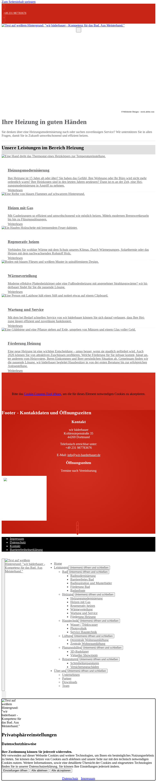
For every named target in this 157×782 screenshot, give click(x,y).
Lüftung (67, 636)
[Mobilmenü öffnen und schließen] (78, 29)
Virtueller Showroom (84, 655)
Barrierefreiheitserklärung (26, 549)
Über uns (60, 670)
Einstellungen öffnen (15, 770)
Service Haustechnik (83, 632)
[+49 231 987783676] (4, 16)
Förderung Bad (80, 586)
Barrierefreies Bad (82, 579)
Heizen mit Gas (80, 602)
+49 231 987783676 (15, 13)
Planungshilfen (71, 647)
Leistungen (61, 567)
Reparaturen (70, 659)
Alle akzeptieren (61, 770)
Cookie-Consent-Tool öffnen (42, 394)
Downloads (69, 682)
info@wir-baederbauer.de (83, 455)
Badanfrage (77, 590)
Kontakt (15, 546)
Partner (66, 678)
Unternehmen (71, 674)
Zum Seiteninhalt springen (19, 1)
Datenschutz (18, 542)
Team (65, 685)
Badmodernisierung (83, 575)
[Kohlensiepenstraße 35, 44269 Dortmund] (78, 531)
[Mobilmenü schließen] (3, 625)
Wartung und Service (84, 613)
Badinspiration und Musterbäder (91, 583)
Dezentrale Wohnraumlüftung (89, 640)
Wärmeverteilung (81, 609)
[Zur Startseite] (63, 25)
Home (58, 563)
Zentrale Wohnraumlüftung (87, 643)
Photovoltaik (78, 628)
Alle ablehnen (39, 770)
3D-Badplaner (79, 651)
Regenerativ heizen (82, 605)
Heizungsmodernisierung (86, 598)
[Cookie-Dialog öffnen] (4, 695)
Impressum (17, 538)
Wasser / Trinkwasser (84, 624)
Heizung (67, 594)
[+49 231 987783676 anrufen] (4, 7)
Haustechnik (70, 620)
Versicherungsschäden (84, 667)
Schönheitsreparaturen (84, 663)
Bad (64, 571)
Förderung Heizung (83, 616)
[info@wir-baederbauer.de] (4, 20)
